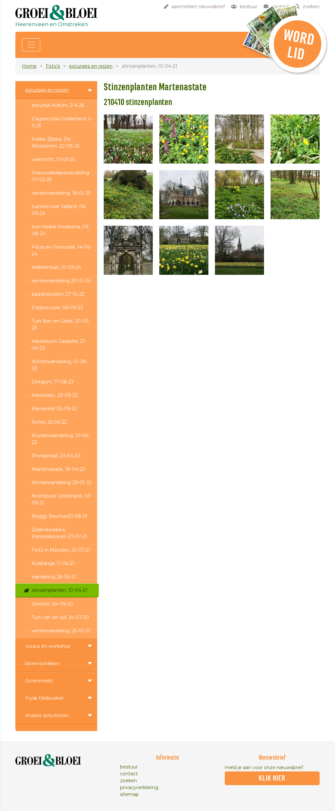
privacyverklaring (139, 787)
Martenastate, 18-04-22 (58, 469)
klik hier (272, 778)
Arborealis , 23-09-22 (55, 395)
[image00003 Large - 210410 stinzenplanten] (239, 139)
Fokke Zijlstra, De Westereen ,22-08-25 (55, 142)
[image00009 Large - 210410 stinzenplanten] (295, 194)
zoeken (128, 781)
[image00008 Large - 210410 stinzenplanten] (239, 194)
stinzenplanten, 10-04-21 (59, 590)
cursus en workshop (48, 646)
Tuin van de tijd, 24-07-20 (60, 617)
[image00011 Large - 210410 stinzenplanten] (183, 250)
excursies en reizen (91, 66)
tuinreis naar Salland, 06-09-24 (59, 209)
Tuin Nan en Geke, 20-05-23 (61, 324)
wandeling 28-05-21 (54, 577)
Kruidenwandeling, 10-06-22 (61, 438)
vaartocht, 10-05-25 (53, 159)
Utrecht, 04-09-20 (52, 604)
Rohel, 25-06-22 (49, 422)
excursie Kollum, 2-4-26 (58, 105)
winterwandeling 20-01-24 (61, 281)
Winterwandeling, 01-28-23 (60, 365)
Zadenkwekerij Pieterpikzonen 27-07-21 (59, 533)
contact (129, 774)
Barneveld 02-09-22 (54, 409)
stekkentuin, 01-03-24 (56, 267)
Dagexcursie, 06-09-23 (57, 307)
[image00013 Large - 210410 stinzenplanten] (239, 250)
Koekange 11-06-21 (53, 563)
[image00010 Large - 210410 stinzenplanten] (128, 250)
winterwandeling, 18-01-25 (61, 193)
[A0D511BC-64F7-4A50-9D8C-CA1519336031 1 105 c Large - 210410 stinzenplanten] (128, 139)
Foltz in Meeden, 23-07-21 (61, 550)
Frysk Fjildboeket (44, 698)
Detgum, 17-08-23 (53, 382)
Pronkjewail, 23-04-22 (56, 456)
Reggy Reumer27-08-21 (59, 516)
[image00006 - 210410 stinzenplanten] (183, 194)
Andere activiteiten (47, 715)
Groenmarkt (39, 681)
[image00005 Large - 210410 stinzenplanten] (128, 194)
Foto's (53, 66)
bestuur (129, 767)
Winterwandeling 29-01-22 (62, 482)
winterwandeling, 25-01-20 (61, 631)
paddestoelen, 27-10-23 (58, 294)
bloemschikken (42, 663)
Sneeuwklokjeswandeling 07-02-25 (60, 176)
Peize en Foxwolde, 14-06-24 (62, 250)
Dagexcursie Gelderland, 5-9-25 (62, 122)
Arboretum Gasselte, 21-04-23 (59, 344)
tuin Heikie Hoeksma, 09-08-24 (61, 230)
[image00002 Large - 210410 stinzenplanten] (183, 139)
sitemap (129, 794)
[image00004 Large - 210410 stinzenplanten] (295, 139)
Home (29, 66)
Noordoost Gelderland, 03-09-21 (62, 499)
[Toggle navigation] (31, 44)
